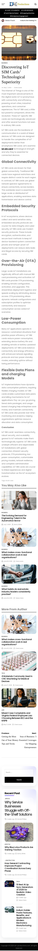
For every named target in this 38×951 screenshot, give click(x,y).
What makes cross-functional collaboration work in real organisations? (17, 555)
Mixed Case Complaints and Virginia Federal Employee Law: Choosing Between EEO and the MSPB (17, 717)
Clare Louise (18, 87)
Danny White (18, 524)
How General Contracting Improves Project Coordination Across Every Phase (18, 867)
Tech (3, 673)
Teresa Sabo (19, 598)
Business (5, 63)
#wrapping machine (27, 13)
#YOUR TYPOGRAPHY (12, 10)
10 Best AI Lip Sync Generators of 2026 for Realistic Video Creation (24, 889)
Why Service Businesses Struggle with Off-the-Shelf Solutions (18, 808)
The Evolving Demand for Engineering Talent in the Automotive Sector (14, 518)
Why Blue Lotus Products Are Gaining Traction (21, 20)
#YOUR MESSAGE (27, 10)
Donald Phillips (22, 819)
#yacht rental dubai (11, 13)
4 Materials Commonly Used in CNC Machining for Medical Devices (17, 679)
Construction (10, 860)
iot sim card (9, 480)
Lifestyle (7, 844)
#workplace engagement (19, 16)
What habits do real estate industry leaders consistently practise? (16, 592)
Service (7, 798)
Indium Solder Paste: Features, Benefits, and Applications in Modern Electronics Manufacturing (24, 918)
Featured (19, 907)
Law (3, 710)
